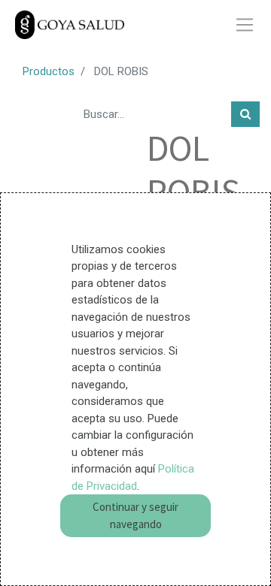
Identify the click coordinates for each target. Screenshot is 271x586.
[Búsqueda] (245, 114)
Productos (49, 71)
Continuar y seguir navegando (135, 515)
